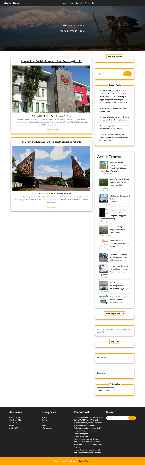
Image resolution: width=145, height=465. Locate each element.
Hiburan (45, 425)
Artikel (44, 417)
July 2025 (13, 422)
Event (44, 422)
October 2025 (15, 420)
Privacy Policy (90, 3)
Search (127, 74)
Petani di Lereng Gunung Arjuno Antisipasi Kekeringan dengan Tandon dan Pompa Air (113, 137)
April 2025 (13, 428)
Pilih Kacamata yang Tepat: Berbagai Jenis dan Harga (119, 244)
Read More (51, 129)
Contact (79, 3)
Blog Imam (101, 357)
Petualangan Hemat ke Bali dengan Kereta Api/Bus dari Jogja (118, 286)
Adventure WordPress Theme (72, 461)
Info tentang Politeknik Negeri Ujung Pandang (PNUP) (51, 61)
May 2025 (13, 425)
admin (48, 116)
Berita (44, 420)
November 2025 (16, 417)
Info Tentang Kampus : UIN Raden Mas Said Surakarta (51, 141)
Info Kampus (47, 428)
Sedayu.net (101, 373)
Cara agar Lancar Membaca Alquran (88, 417)
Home (64, 3)
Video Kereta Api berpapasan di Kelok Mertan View (117, 230)
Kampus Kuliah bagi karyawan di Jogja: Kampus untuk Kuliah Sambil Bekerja (88, 444)
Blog (71, 3)
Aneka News (12, 3)
